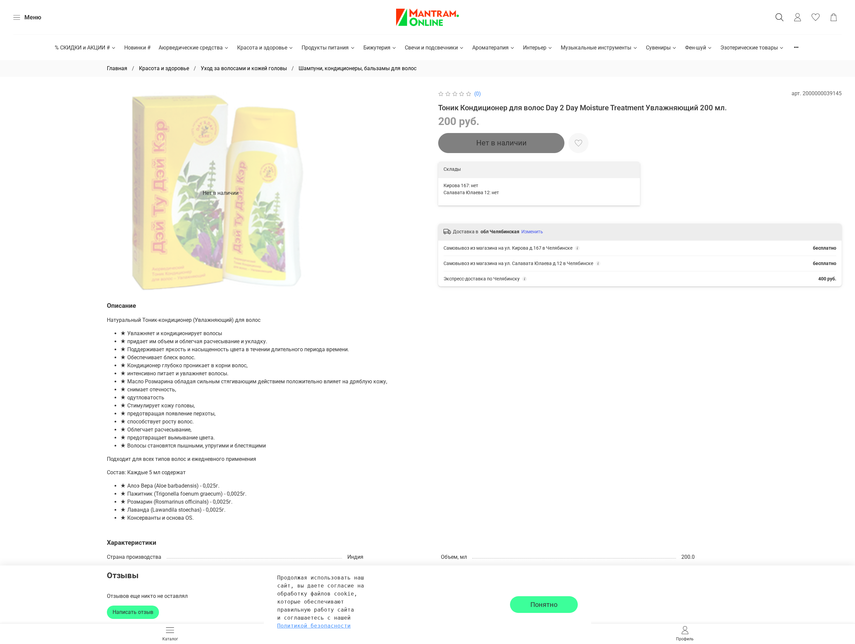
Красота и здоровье (262, 47)
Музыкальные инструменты (596, 47)
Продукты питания (325, 47)
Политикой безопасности (314, 626)
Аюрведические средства (191, 47)
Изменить (532, 231)
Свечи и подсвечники (431, 47)
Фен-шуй (695, 47)
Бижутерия (376, 47)
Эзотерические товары (749, 47)
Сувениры (658, 47)
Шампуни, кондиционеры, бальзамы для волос (357, 68)
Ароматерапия (490, 47)
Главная (117, 68)
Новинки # (137, 47)
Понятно (543, 605)
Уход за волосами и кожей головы (244, 68)
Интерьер (534, 47)
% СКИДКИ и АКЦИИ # (82, 47)
